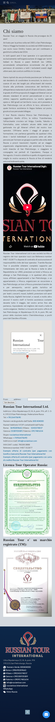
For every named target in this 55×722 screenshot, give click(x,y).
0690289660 (16, 428)
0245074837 (36, 428)
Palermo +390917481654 (16, 679)
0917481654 (37, 431)
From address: (15, 399)
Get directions (9, 403)
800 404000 (38, 421)
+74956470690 (20, 437)
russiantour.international (20, 434)
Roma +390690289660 (16, 670)
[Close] (41, 335)
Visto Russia (12, 691)
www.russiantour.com (21, 353)
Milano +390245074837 (16, 673)
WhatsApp (8, 688)
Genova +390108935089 (17, 676)
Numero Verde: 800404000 (18, 667)
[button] (27, 357)
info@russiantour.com (27, 441)
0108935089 (16, 431)
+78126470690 (14, 417)
